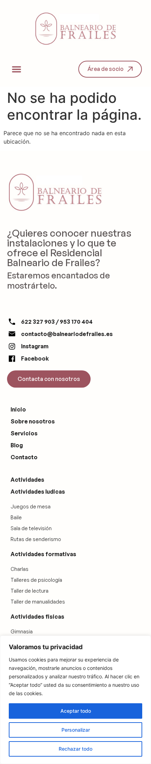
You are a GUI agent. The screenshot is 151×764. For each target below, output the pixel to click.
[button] (16, 69)
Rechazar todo (75, 749)
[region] (75, 699)
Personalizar (75, 730)
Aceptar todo (75, 711)
